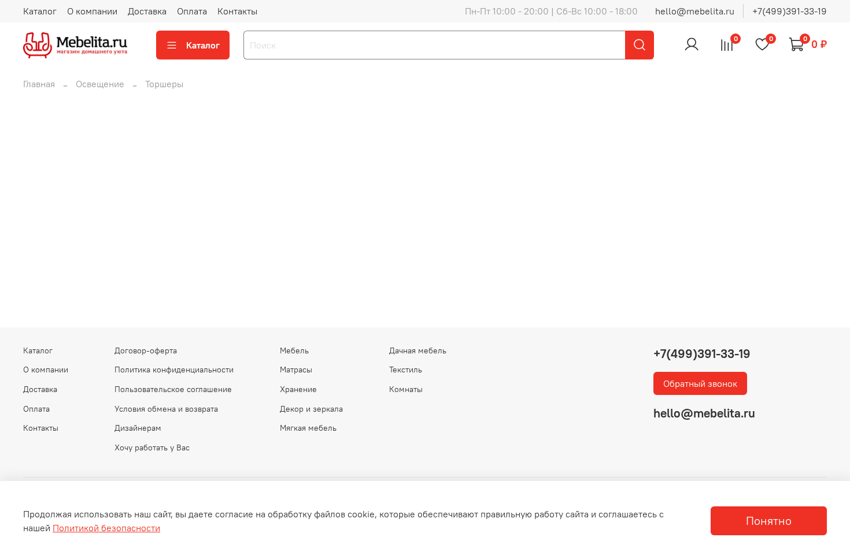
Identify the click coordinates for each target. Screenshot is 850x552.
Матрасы (296, 369)
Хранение (298, 389)
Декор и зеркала (311, 409)
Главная (39, 83)
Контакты (237, 11)
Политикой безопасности (106, 528)
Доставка (147, 11)
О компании (92, 11)
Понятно (769, 520)
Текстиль (405, 369)
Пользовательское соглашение (173, 389)
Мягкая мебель (308, 428)
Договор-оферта (145, 350)
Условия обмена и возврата (166, 409)
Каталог (40, 11)
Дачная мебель (417, 350)
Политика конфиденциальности (174, 369)
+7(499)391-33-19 (789, 11)
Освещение (100, 83)
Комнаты (406, 389)
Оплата (192, 11)
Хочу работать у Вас (152, 447)
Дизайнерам (137, 428)
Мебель (294, 350)
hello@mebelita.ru (694, 11)
